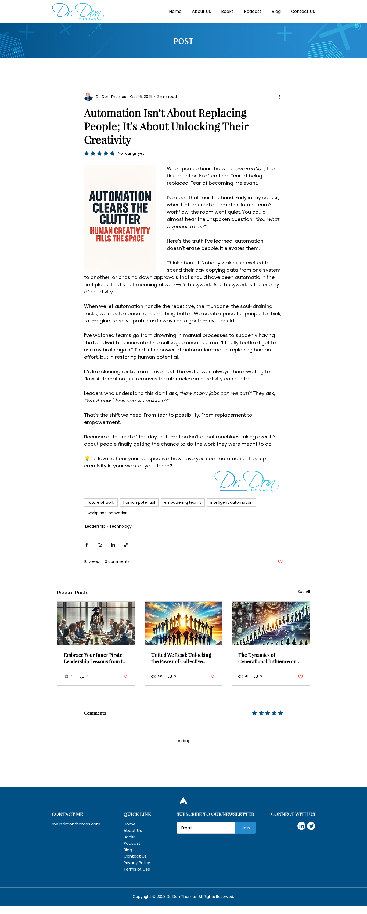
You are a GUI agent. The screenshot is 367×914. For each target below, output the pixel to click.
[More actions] (279, 96)
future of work (101, 502)
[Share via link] (126, 544)
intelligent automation (231, 502)
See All (304, 591)
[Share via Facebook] (86, 544)
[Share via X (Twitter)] (99, 544)
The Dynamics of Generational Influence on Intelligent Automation (267, 658)
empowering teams (182, 502)
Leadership (95, 526)
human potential (139, 502)
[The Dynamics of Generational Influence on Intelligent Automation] (271, 623)
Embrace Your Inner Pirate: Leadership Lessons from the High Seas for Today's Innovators (96, 658)
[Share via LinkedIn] (113, 544)
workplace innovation (108, 513)
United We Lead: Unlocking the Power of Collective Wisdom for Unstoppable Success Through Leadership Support (183, 658)
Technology (120, 526)
